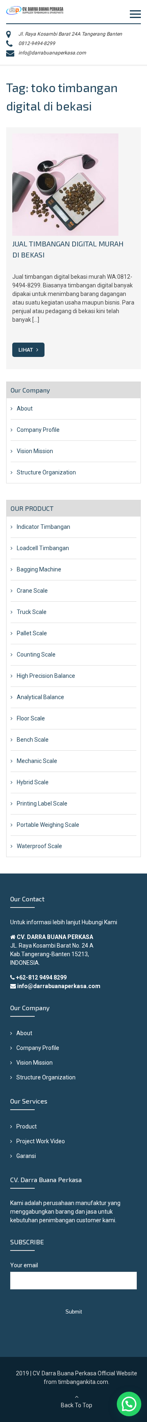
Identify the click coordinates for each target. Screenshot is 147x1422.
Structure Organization (46, 472)
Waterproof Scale (39, 846)
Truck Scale (32, 612)
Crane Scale (32, 590)
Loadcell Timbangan (43, 548)
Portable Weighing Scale (48, 825)
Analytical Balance (40, 697)
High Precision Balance (46, 676)
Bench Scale (33, 739)
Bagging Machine (39, 569)
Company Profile (38, 430)
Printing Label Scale (42, 803)
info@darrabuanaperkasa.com (52, 53)
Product (26, 1126)
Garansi (26, 1156)
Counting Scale (36, 654)
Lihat (26, 350)
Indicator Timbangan (43, 527)
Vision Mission (35, 451)
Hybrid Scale (33, 782)
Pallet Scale (32, 633)
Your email (24, 1265)
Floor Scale (31, 718)
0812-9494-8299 (36, 43)
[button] (129, 1404)
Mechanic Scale (37, 761)
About (25, 408)
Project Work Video (40, 1141)
